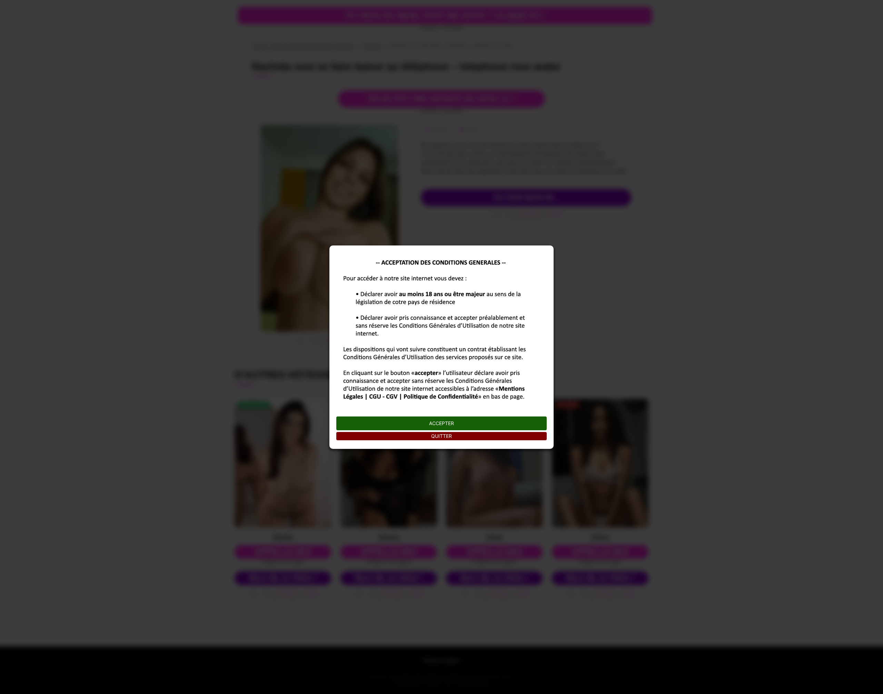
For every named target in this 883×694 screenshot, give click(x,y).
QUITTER (441, 436)
